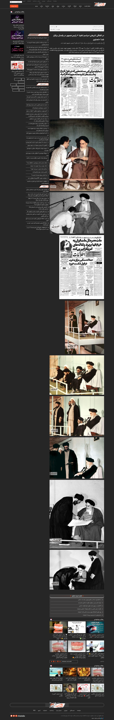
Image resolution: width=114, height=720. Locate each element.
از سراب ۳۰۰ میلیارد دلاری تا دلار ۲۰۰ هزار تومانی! (36, 142)
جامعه (80, 6)
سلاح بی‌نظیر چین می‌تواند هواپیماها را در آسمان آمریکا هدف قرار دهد (38, 125)
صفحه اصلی (100, 26)
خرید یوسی (13, 85)
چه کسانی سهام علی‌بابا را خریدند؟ (39, 175)
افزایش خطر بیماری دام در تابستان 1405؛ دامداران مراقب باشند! (39, 208)
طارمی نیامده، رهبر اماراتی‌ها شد (40, 172)
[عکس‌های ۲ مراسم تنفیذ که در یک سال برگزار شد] (77, 375)
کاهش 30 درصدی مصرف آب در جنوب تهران (37, 145)
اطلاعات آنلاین (100, 4)
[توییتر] (14, 716)
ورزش (58, 6)
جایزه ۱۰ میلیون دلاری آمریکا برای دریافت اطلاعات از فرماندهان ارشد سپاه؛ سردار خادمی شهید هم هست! (38, 74)
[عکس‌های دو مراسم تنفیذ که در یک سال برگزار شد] (82, 86)
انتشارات (29, 1)
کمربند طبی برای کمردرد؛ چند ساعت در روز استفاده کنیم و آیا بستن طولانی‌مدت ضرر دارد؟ (38, 195)
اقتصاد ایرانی (21, 87)
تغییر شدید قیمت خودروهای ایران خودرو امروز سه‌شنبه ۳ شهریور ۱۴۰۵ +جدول (38, 66)
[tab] (44, 35)
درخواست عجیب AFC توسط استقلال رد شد (37, 178)
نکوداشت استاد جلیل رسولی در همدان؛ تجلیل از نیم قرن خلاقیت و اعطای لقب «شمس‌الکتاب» (37, 115)
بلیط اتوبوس (15, 90)
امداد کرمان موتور (20, 85)
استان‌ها (47, 6)
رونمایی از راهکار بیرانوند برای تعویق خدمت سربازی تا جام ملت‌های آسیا (38, 129)
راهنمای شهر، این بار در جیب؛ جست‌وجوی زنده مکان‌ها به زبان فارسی (37, 139)
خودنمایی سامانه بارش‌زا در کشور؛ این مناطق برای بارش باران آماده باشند (38, 80)
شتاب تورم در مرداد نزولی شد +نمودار (38, 166)
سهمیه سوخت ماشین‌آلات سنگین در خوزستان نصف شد (38, 149)
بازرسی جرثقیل (18, 79)
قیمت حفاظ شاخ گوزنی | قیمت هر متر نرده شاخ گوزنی (37, 219)
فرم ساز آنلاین (21, 82)
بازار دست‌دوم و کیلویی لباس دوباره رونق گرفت (36, 105)
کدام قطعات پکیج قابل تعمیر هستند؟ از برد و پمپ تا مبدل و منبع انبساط (38, 228)
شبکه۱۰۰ (55, 1)
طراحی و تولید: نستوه (96, 718)
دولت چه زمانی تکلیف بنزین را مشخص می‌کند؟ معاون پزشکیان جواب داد (39, 120)
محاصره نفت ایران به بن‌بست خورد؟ (39, 169)
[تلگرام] (11, 716)
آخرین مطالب (43, 84)
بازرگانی (44, 186)
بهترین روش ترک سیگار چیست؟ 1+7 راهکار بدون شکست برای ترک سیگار (38, 199)
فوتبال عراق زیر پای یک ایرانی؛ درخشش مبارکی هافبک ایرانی (37, 190)
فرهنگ (74, 6)
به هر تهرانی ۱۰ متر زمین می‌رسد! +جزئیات (92, 615)
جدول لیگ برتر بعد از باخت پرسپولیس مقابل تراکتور (38, 58)
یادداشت (35, 1)
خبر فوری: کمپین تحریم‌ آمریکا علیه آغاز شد (37, 62)
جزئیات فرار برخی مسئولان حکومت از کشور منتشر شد (89, 603)
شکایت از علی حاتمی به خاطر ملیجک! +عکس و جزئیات (89, 609)
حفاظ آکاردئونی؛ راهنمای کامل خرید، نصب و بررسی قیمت (38, 224)
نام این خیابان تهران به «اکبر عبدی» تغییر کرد (37, 97)
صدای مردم (39, 1)
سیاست (63, 6)
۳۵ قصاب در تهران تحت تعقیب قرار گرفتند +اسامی (90, 606)
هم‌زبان (43, 1)
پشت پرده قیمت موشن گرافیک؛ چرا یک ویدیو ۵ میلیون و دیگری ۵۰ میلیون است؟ (37, 203)
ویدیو (36, 6)
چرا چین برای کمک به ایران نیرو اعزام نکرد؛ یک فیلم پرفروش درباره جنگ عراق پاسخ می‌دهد (38, 48)
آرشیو (24, 1)
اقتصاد (69, 6)
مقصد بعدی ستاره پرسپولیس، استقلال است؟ (37, 163)
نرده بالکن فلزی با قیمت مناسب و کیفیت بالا (37, 211)
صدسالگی (49, 1)
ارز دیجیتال (22, 90)
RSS (34, 710)
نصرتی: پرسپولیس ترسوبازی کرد (39, 108)
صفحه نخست (87, 6)
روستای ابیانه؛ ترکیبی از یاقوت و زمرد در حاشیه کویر (38, 159)
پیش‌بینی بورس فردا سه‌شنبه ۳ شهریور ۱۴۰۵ (37, 69)
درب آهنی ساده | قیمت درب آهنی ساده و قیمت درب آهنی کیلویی (37, 215)
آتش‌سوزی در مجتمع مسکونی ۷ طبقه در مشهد (36, 111)
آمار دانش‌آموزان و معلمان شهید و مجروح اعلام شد (37, 134)
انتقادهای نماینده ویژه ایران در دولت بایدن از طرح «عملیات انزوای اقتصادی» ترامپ (38, 93)
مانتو (23, 79)
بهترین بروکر (14, 87)
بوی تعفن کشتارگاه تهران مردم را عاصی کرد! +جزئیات (89, 612)
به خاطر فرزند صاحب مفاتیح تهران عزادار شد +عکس (89, 600)
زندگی (41, 6)
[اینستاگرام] (16, 716)
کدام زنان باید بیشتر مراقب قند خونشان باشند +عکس (37, 101)
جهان (53, 6)
